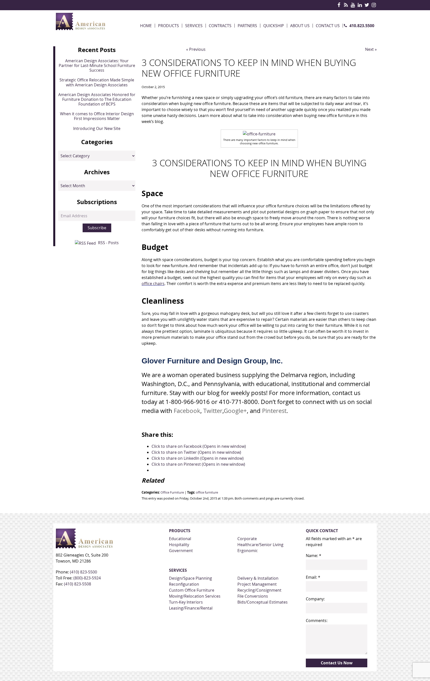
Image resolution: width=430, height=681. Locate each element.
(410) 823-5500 (83, 572)
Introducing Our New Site (96, 128)
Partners (247, 26)
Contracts (220, 26)
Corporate (247, 538)
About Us (300, 26)
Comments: (316, 620)
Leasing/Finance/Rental (191, 608)
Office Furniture (172, 492)
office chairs (153, 283)
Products (168, 26)
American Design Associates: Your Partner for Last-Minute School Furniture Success (97, 65)
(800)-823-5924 (87, 578)
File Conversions (252, 596)
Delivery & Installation (257, 578)
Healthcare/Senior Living (260, 544)
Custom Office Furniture (191, 590)
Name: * (313, 555)
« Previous (196, 49)
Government (181, 550)
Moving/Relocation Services (194, 596)
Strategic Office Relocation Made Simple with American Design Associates (96, 82)
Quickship (273, 26)
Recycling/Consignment (259, 590)
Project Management (257, 584)
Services (194, 26)
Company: (315, 599)
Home (146, 26)
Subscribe (97, 227)
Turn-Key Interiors (186, 602)
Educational (180, 538)
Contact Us (328, 26)
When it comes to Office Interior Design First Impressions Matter (97, 116)
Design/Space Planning (190, 578)
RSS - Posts (108, 242)
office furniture (207, 492)
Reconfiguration (184, 584)
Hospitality (179, 544)
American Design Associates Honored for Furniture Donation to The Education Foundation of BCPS (96, 99)
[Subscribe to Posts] (86, 242)
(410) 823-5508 (77, 584)
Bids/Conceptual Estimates (262, 602)
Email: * (313, 577)
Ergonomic (247, 550)
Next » (371, 49)
